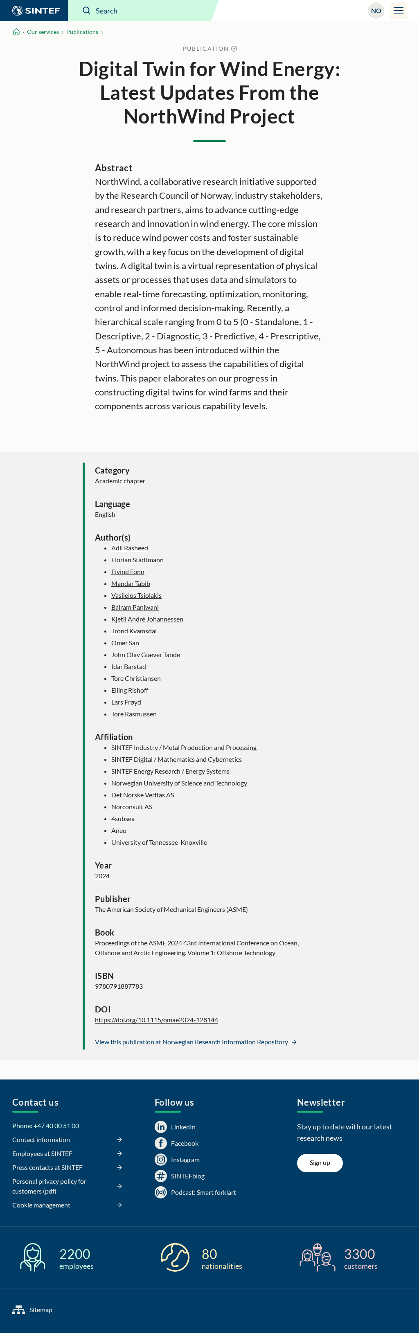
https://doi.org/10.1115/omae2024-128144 (156, 1019)
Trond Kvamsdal (134, 631)
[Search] (86, 10)
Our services (43, 31)
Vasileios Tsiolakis (136, 595)
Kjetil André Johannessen (147, 619)
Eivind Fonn (127, 571)
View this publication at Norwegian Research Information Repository (192, 1042)
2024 (102, 876)
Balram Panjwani (135, 607)
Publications (82, 31)
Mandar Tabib (130, 583)
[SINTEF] (34, 10)
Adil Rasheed (129, 548)
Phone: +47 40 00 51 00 (45, 1125)
